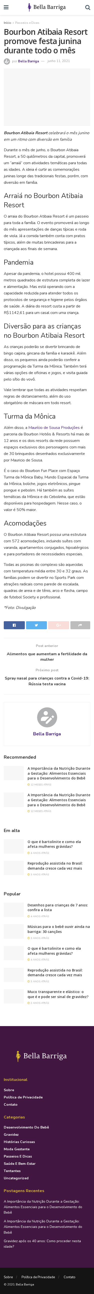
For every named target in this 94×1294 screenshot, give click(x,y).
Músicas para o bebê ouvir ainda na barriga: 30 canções (59, 929)
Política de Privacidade (23, 1097)
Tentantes (12, 1171)
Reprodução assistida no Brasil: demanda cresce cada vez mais (55, 866)
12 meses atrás (40, 784)
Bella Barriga (28, 61)
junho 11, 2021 (59, 61)
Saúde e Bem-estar (20, 1163)
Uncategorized (16, 1178)
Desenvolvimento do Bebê (26, 1127)
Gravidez (11, 1134)
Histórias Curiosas (19, 1142)
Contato (11, 1104)
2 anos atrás (39, 1003)
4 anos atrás (39, 853)
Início (7, 23)
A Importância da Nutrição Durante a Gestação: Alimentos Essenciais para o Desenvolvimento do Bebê (59, 773)
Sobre (9, 1090)
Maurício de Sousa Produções (54, 427)
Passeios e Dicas (27, 23)
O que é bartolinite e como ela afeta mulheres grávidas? (54, 844)
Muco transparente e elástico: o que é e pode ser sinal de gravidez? (58, 994)
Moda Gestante (17, 1149)
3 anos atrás (39, 874)
